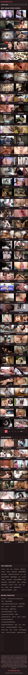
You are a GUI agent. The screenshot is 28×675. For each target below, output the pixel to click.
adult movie (4, 574)
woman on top (4, 629)
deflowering (23, 569)
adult (24, 579)
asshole (6, 587)
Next (21, 431)
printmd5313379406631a (7, 619)
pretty (18, 616)
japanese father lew (5, 616)
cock (25, 574)
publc (15, 611)
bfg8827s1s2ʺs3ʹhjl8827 (6, 590)
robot (11, 629)
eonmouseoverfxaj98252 (6, 611)
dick (2, 587)
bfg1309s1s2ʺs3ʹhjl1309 (13, 574)
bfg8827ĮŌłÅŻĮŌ (22, 571)
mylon (18, 582)
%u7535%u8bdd (22, 629)
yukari (23, 624)
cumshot (24, 577)
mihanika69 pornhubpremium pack (9, 603)
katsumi (7, 606)
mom (8, 569)
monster (15, 629)
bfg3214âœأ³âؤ (8, 601)
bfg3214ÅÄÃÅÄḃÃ (18, 579)
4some (15, 590)
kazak (2, 606)
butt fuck (11, 584)
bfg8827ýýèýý (14, 577)
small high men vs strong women (15, 598)
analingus (24, 582)
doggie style (4, 582)
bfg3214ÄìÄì (22, 603)
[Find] (26, 5)
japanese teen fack (21, 632)
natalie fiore (13, 606)
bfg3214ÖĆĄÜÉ (12, 582)
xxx (21, 574)
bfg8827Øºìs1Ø (17, 587)
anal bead (16, 569)
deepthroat (14, 571)
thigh (16, 624)
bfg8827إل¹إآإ (4, 584)
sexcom (3, 632)
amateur (3, 571)
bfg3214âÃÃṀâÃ (5, 577)
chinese (3, 569)
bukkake (3, 579)
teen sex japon (4, 609)
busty (16, 584)
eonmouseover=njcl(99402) (7, 614)
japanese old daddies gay (7, 624)
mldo (2, 601)
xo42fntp (24, 616)
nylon (20, 584)
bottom (8, 571)
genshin (14, 616)
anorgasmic (9, 579)
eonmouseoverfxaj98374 (11, 627)
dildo (11, 587)
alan (20, 624)
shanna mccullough (10, 632)
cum (19, 577)
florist (20, 627)
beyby (16, 614)
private (3, 627)
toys (24, 584)
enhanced (3, 598)
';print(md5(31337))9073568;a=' (8, 622)
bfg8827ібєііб (13, 609)
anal (11, 569)
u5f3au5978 (20, 606)
